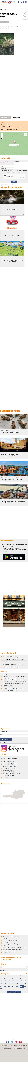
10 (1, 981)
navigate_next (27, 970)
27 (13, 986)
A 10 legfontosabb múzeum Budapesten (12, 949)
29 (21, 986)
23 (25, 983)
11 (5, 981)
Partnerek (22, 1047)
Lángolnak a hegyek (7, 685)
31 (1, 989)
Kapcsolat (14, 1047)
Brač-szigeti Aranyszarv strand (10, 951)
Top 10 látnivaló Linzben (10, 764)
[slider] (4, 28)
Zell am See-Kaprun (8, 770)
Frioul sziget (5, 942)
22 (21, 983)
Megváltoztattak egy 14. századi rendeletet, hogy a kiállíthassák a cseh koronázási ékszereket (13, 479)
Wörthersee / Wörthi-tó (9, 768)
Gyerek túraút (4, 22)
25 (5, 986)
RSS (14, 1049)
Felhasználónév (3, 731)
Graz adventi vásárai (7, 687)
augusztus (6, 974)
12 (9, 981)
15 (21, 981)
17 (1, 983)
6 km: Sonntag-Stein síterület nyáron (13, 664)
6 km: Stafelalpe (7, 662)
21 (17, 983)
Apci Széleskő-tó (6, 952)
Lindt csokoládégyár (8, 772)
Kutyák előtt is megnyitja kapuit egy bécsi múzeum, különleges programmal (12, 431)
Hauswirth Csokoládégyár (10, 766)
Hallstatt (5, 777)
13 (13, 981)
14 (17, 981)
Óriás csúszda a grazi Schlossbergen (11, 936)
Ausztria (3, 10)
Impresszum (6, 1047)
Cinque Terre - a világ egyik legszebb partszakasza (14, 947)
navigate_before (1, 973)
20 (13, 983)
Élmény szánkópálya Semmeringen (13, 763)
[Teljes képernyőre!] (2, 138)
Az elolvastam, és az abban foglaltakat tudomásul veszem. (14, 171)
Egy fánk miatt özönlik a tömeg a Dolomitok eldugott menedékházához (13, 501)
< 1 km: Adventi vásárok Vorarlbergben (14, 659)
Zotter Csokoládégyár (9, 761)
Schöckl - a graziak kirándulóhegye (11, 944)
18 (5, 983)
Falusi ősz (5, 674)
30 (25, 986)
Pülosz (4, 945)
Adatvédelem (20, 1049)
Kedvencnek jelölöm (6, 117)
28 (17, 986)
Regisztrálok (3, 742)
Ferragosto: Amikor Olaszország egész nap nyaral (14, 679)
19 (9, 983)
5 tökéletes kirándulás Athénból (10, 940)
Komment (16, 161)
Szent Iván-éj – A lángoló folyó (10, 690)
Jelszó (1, 734)
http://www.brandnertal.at (13, 129)
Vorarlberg (8, 10)
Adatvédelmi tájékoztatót (9, 170)
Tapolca (5, 938)
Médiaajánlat (7, 1049)
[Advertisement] (14, 71)
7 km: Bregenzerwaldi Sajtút (11, 667)
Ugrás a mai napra (14, 992)
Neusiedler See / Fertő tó (10, 775)
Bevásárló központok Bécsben (11, 773)
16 (25, 981)
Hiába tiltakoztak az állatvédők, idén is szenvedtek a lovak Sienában (11, 455)
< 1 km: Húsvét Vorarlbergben (11, 657)
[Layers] (25, 134)
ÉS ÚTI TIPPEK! (6, 960)
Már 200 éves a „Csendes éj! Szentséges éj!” (13, 688)
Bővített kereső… (4, 970)
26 (9, 986)
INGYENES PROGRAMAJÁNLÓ (11, 958)
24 (1, 986)
